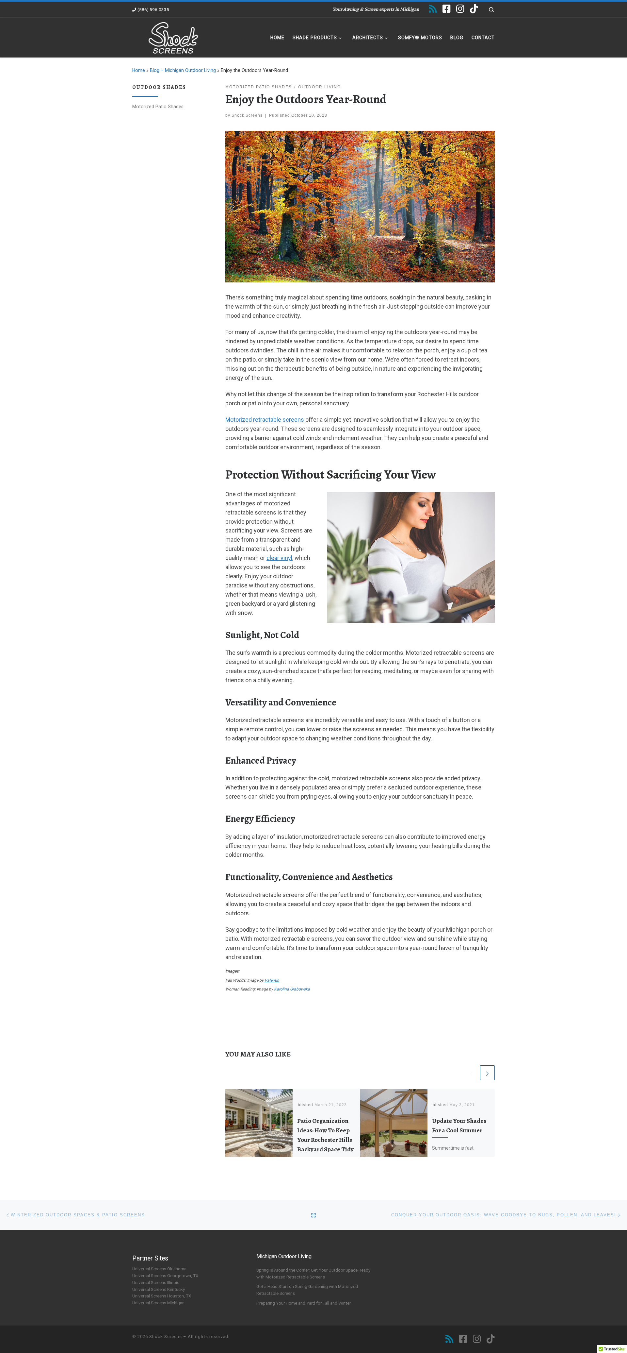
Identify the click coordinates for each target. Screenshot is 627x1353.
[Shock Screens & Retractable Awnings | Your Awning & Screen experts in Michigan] (173, 36)
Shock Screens (247, 115)
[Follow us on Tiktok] (474, 8)
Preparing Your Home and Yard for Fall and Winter (303, 1303)
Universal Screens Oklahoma (159, 1268)
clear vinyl (279, 557)
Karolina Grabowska (292, 989)
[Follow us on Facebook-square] (446, 8)
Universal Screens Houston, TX (161, 1295)
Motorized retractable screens (264, 419)
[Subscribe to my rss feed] (433, 8)
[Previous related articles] (471, 1072)
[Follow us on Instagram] (460, 8)
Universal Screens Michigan (158, 1302)
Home (138, 70)
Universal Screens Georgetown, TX (165, 1275)
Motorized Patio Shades (158, 106)
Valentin (272, 980)
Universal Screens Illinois (155, 1282)
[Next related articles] (487, 1072)
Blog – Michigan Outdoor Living (183, 70)
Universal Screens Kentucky (158, 1289)
